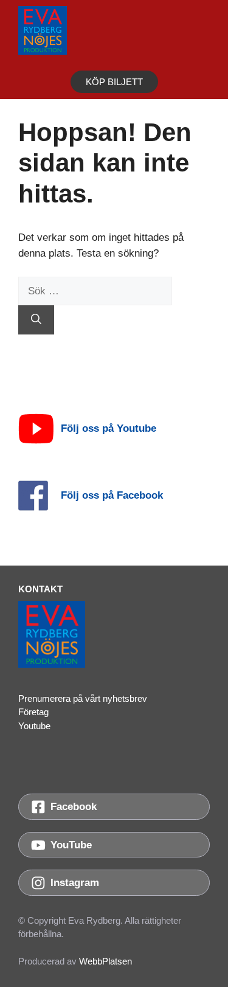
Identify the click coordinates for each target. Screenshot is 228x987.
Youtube (34, 726)
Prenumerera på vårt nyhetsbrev (82, 698)
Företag (33, 712)
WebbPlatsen (105, 961)
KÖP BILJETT (114, 82)
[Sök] (36, 319)
